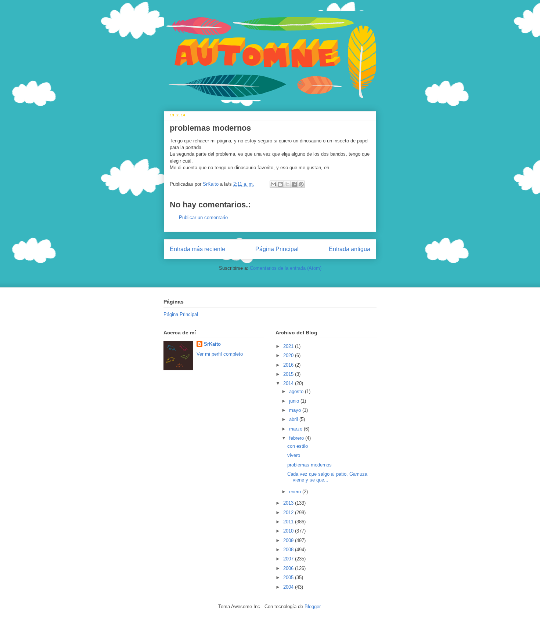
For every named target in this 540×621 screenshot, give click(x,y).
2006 (289, 568)
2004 (289, 587)
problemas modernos (309, 465)
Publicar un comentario (203, 217)
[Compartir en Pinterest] (301, 184)
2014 (289, 383)
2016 (289, 365)
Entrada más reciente (197, 249)
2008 (289, 549)
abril (294, 419)
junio (294, 401)
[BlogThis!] (280, 184)
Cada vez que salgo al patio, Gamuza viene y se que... (327, 477)
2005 (289, 577)
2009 (289, 540)
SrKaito (212, 344)
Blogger (312, 606)
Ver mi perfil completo (220, 354)
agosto (297, 391)
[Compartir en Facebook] (294, 184)
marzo (296, 429)
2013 (289, 503)
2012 (289, 512)
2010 (289, 531)
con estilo (297, 446)
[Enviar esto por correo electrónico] (273, 184)
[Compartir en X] (287, 184)
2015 (289, 374)
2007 (289, 559)
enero (295, 491)
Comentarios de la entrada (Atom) (285, 268)
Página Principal (277, 249)
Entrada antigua (349, 249)
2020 (289, 355)
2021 (289, 346)
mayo (295, 410)
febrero (297, 438)
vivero (293, 455)
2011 (289, 521)
